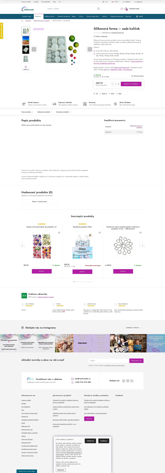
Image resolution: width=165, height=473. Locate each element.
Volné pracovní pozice (27, 456)
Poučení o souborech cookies (29, 452)
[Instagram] (127, 380)
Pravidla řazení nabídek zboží (29, 446)
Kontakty (36, 2)
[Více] (139, 16)
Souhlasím (103, 441)
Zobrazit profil (132, 328)
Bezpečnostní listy (26, 442)
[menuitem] (27, 16)
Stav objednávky (45, 2)
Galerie (23, 436)
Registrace (139, 2)
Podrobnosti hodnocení (117, 33)
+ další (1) (26, 69)
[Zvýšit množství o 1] (118, 84)
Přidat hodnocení (39, 201)
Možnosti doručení (139, 76)
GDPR (23, 423)
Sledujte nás (24, 416)
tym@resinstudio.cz (83, 378)
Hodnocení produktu (43, 112)
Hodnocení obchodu (27, 439)
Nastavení (60, 470)
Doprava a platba (26, 2)
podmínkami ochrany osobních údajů (114, 365)
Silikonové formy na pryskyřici (136, 126)
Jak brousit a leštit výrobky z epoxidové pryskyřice (66, 420)
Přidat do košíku (131, 84)
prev (22, 246)
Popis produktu (26, 112)
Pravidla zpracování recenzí (29, 449)
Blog (54, 2)
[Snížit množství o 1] (112, 84)
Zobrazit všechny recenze (46, 297)
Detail (42, 271)
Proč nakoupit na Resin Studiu (29, 413)
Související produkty (62, 112)
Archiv (89, 419)
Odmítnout (90, 441)
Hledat (98, 9)
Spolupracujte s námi (27, 429)
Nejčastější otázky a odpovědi (29, 433)
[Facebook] (123, 380)
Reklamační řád (25, 426)
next (142, 246)
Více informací (127, 70)
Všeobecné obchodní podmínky (29, 420)
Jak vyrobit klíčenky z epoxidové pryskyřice (95, 413)
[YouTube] (131, 380)
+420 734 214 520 (83, 382)
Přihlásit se (136, 361)
